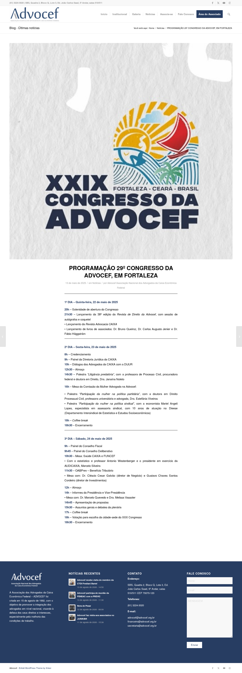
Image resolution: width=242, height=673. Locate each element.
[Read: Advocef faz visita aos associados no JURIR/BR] (72, 617)
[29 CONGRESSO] (121, 151)
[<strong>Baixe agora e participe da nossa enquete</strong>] (239, 336)
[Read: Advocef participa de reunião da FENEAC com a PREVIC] (72, 595)
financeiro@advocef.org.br (142, 621)
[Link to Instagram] (230, 3)
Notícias (96, 282)
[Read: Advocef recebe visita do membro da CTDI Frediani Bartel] (72, 582)
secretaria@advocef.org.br (142, 625)
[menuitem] (104, 14)
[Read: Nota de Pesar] (72, 608)
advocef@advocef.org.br (141, 617)
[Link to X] (218, 3)
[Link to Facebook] (212, 3)
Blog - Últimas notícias (24, 28)
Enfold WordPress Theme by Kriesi (35, 667)
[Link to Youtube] (224, 3)
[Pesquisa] (229, 14)
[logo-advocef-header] (34, 14)
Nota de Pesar (84, 605)
